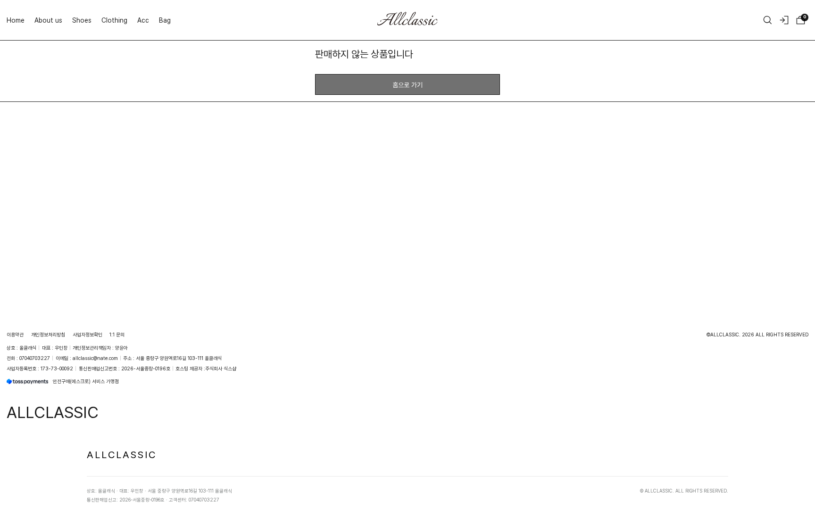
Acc (143, 20)
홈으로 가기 (407, 84)
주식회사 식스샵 (220, 368)
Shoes (81, 20)
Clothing (114, 20)
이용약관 (15, 334)
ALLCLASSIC (122, 454)
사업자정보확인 (87, 334)
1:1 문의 (117, 334)
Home (16, 20)
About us (48, 20)
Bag (165, 20)
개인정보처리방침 (48, 334)
